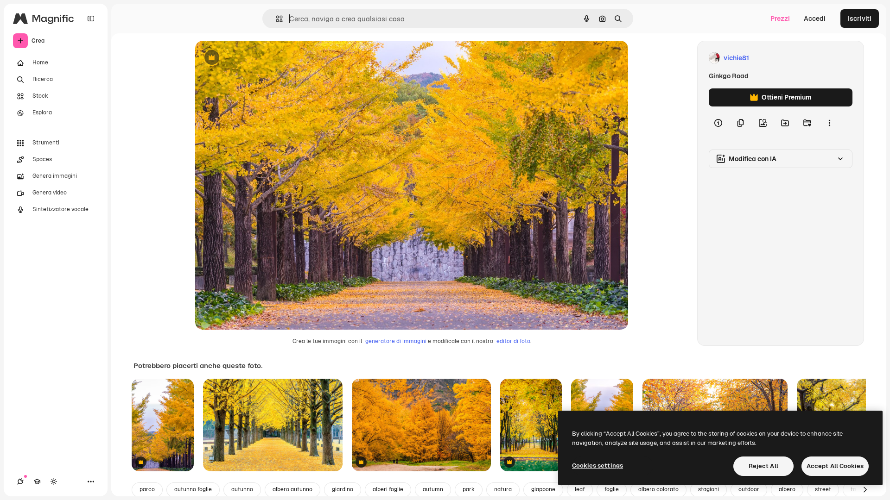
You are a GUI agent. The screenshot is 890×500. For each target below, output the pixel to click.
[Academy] (37, 481)
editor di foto (513, 341)
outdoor (748, 489)
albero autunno (292, 489)
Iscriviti (859, 18)
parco (147, 489)
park (469, 489)
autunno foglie (193, 489)
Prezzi (780, 18)
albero (787, 489)
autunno (242, 489)
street (823, 489)
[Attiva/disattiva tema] (53, 481)
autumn (433, 489)
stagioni (708, 489)
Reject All (763, 466)
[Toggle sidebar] (90, 18)
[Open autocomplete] (275, 18)
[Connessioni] (20, 481)
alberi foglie (388, 489)
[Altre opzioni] (829, 123)
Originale (256, 58)
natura (503, 489)
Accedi (815, 18)
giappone (543, 489)
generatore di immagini (395, 341)
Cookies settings (597, 465)
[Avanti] (865, 489)
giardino (342, 489)
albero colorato (658, 489)
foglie (611, 489)
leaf (580, 489)
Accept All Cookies (835, 466)
